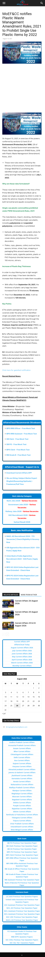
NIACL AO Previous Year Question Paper (22, 920)
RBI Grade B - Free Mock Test (18, 455)
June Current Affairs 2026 (22, 654)
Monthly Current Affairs (22, 666)
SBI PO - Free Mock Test (16, 444)
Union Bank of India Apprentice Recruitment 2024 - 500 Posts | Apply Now (22, 559)
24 (5, 705)
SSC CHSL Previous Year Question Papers (22, 940)
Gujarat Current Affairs (22, 763)
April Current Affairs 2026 (22, 660)
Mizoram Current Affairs (22, 796)
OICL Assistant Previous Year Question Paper (22, 914)
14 (28, 697)
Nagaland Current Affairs (22, 799)
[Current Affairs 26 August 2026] (8, 603)
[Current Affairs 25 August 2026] (8, 615)
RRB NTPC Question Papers (22, 937)
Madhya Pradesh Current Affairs (22, 787)
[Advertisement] (22, 89)
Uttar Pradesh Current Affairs (22, 824)
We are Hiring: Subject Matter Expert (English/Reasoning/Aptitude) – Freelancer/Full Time (21, 481)
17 (5, 701)
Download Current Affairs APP (19, 473)
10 (5, 697)
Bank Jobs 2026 (22, 501)
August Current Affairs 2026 (22, 647)
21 (28, 701)
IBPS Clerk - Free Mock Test (18, 450)
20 (23, 701)
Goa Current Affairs (22, 760)
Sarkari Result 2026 (22, 522)
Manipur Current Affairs (22, 790)
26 (17, 705)
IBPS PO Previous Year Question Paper (22, 852)
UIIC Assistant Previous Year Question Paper (22, 905)
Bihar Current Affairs (22, 751)
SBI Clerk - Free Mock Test (17, 439)
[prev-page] (3, 634)
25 (11, 705)
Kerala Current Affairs (22, 781)
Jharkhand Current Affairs (22, 775)
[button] (4, 3)
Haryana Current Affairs (22, 766)
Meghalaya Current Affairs (22, 793)
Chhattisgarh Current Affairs (22, 754)
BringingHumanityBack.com (16, 727)
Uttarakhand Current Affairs (22, 827)
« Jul (4, 713)
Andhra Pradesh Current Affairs (21, 742)
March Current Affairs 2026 (22, 663)
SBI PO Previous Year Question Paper (22, 843)
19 (17, 701)
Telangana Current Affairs (22, 817)
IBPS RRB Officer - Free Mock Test (20, 428)
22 (33, 701)
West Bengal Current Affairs (22, 830)
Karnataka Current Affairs (22, 778)
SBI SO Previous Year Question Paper (22, 849)
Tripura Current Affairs (22, 821)
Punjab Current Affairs (22, 805)
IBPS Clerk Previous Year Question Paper (22, 855)
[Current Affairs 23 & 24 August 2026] (8, 626)
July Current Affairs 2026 (22, 650)
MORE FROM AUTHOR (29, 595)
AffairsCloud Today (22, 644)
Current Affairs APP (22, 641)
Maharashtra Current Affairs (22, 784)
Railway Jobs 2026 (22, 511)
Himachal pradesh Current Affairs (22, 769)
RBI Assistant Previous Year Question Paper (22, 880)
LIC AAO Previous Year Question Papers (22, 896)
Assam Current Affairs (22, 748)
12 (17, 697)
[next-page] (7, 634)
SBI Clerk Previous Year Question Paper (22, 846)
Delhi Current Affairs (22, 757)
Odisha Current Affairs (22, 802)
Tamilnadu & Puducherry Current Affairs (22, 814)
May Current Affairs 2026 (22, 657)
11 (11, 697)
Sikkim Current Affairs (22, 811)
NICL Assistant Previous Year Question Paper (22, 911)
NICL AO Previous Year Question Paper (21, 908)
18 (11, 701)
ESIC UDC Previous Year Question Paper (22, 917)
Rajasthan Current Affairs (22, 808)
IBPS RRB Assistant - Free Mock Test (21, 434)
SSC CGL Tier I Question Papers (22, 943)
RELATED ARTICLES (11, 595)
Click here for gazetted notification (16, 370)
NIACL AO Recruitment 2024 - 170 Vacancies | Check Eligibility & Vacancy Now (22, 539)
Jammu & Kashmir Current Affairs (22, 772)
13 (23, 697)
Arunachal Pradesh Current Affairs (22, 745)
